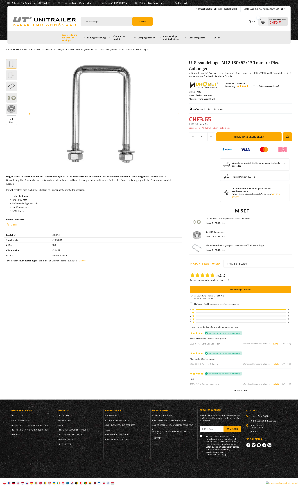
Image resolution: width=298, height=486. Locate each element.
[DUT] (22, 483)
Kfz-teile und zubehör (119, 38)
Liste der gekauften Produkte (73, 430)
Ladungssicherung (96, 37)
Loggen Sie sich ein (207, 8)
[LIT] (90, 483)
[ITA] (36, 483)
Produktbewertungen (205, 263)
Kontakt (182, 3)
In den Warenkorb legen (248, 137)
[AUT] (63, 483)
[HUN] (112, 483)
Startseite (24, 49)
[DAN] (40, 483)
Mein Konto (65, 410)
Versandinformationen (117, 420)
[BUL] (103, 483)
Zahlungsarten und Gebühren (120, 425)
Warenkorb (65, 420)
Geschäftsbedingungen (70, 435)
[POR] (85, 483)
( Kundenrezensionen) (269, 86)
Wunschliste (65, 425)
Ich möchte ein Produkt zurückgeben (30, 430)
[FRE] (9, 483)
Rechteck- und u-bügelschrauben (81, 49)
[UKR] (54, 483)
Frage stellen (237, 263)
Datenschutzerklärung (117, 434)
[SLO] (72, 483)
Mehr (81, 260)
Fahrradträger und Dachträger (171, 38)
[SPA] (31, 483)
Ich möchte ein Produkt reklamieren (30, 425)
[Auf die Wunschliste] (287, 136)
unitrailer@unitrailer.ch (81, 3)
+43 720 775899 (260, 416)
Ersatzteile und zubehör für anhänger (69, 37)
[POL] (4, 483)
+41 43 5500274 (118, 3)
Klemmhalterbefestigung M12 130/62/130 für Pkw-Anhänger (235, 245)
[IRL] (58, 483)
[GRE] (108, 483)
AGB (108, 430)
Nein (287, 343)
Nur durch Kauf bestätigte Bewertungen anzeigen (217, 304)
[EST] (99, 483)
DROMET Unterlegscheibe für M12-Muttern (228, 218)
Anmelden (232, 429)
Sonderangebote (197, 37)
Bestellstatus (19, 416)
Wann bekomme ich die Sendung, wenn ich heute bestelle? (256, 164)
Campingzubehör (146, 37)
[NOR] (49, 483)
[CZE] (27, 483)
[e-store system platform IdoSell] (282, 483)
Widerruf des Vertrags (117, 439)
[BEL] (76, 483)
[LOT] (94, 483)
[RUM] (45, 483)
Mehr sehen (240, 390)
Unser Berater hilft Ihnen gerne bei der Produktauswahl (256, 193)
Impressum (111, 416)
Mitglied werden (210, 410)
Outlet (217, 37)
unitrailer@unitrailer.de (263, 421)
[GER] (13, 483)
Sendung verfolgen (21, 420)
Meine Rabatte (66, 439)
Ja (277, 343)
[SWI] (81, 483)
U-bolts (14, 224)
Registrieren (230, 8)
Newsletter (65, 444)
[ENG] (18, 483)
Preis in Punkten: (240, 176)
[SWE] (67, 483)
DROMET (241, 83)
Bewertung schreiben (240, 289)
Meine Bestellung (22, 410)
